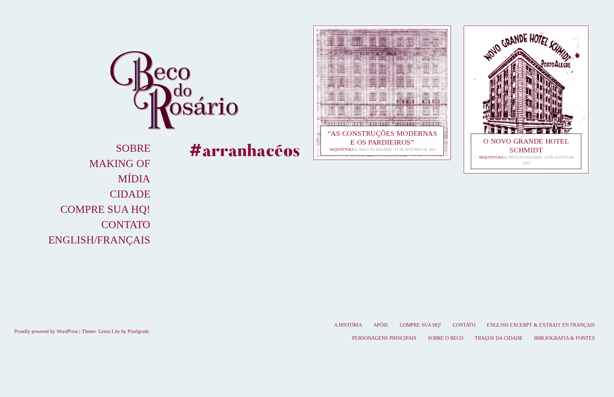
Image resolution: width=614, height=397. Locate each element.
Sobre (133, 148)
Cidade (130, 194)
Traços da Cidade (499, 338)
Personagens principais (384, 338)
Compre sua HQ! (105, 209)
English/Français (99, 240)
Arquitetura (341, 149)
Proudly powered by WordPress (46, 331)
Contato (125, 224)
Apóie (380, 325)
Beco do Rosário (375, 149)
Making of (119, 163)
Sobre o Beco (445, 338)
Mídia (134, 178)
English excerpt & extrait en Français (541, 325)
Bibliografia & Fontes (564, 338)
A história (348, 325)
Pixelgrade (138, 331)
